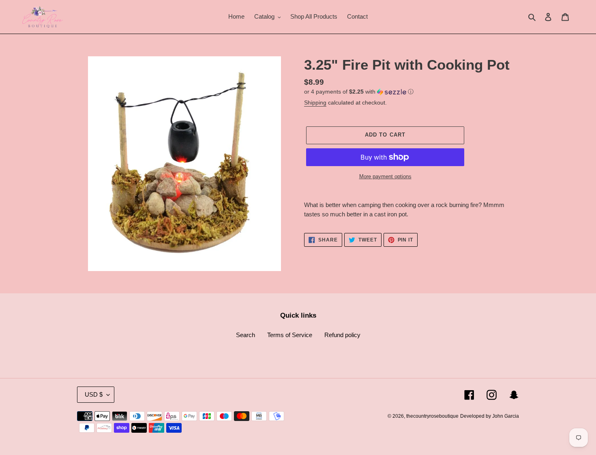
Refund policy (342, 334)
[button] (359, 92)
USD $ (94, 394)
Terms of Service (289, 334)
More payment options (385, 176)
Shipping (315, 102)
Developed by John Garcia (489, 416)
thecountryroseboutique (432, 416)
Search (245, 334)
